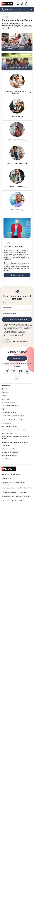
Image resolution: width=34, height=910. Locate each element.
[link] (7, 371)
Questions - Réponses (23, 496)
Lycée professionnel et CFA (10, 405)
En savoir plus (15, 275)
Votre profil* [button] (7, 307)
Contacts (14, 500)
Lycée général (6, 399)
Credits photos (6, 478)
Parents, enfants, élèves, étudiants (13, 420)
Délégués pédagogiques (9, 492)
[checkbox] (2, 324)
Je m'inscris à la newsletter (16, 319)
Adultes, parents (7, 433)
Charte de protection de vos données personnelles (13, 483)
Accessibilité (28, 488)
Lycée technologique (8, 402)
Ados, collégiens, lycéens (10, 426)
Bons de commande (8, 496)
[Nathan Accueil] (7, 3)
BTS (3, 409)
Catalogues (23, 492)
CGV (8, 500)
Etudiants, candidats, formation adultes (13, 430)
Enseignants (6, 385)
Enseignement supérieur (9, 412)
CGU (3, 500)
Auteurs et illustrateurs (9, 449)
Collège (4, 395)
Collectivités (6, 445)
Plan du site (5, 474)
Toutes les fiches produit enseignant (13, 416)
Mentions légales (16, 474)
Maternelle (5, 389)
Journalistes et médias (9, 455)
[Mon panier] (27, 3)
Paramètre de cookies (8, 488)
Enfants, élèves (6, 423)
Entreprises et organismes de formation (15, 442)
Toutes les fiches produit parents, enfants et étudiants (15, 437)
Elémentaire (5, 392)
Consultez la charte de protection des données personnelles (15, 342)
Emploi (20, 488)
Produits (22, 500)
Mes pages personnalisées (12, 9)
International (6, 459)
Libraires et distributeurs (10, 452)
